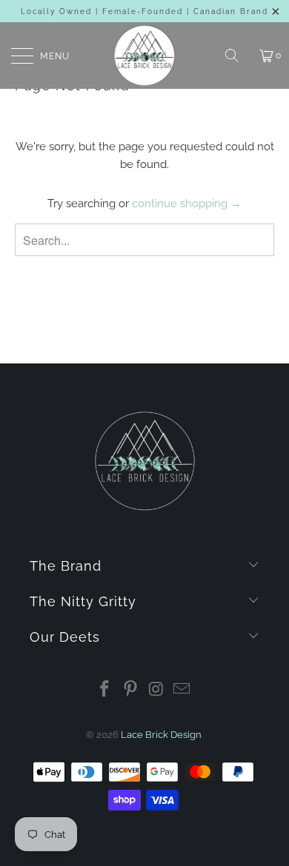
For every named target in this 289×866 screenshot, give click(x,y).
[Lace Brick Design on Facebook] (105, 690)
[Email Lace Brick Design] (182, 690)
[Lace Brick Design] (145, 55)
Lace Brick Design (161, 734)
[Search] (237, 55)
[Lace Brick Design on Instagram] (157, 690)
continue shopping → (187, 203)
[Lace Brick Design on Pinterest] (131, 690)
